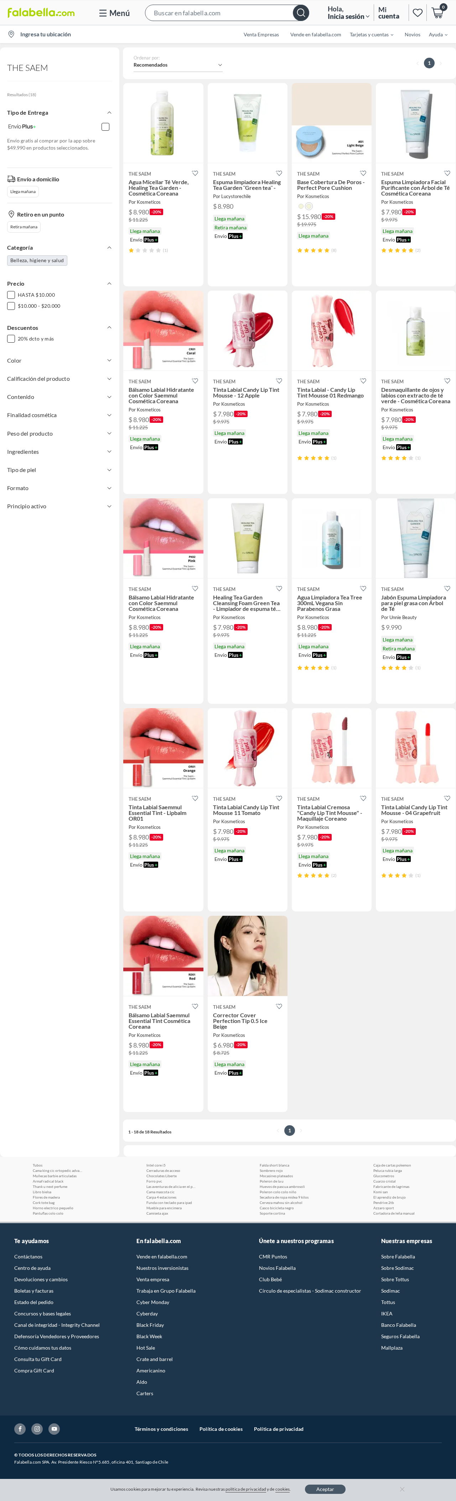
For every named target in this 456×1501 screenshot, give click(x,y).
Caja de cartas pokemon (392, 1165)
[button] (227, 12)
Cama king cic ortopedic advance (58, 1170)
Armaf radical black (48, 1181)
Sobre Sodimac (397, 1268)
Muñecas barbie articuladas (55, 1176)
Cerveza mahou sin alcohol (281, 1202)
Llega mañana (23, 191)
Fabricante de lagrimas (391, 1186)
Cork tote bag (44, 1202)
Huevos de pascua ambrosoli (282, 1186)
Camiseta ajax (157, 1213)
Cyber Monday (152, 1302)
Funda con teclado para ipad (169, 1202)
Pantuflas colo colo (48, 1213)
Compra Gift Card (34, 1370)
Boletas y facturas (33, 1291)
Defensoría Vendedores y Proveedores (56, 1336)
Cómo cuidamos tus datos (42, 1348)
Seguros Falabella (400, 1336)
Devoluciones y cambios (41, 1279)
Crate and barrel (154, 1359)
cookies (282, 1489)
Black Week (149, 1336)
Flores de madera (46, 1197)
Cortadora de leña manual (394, 1213)
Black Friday (150, 1325)
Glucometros (383, 1176)
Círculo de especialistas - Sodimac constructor (310, 1291)
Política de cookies (221, 1429)
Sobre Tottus (395, 1279)
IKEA (387, 1313)
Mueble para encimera (164, 1208)
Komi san (380, 1192)
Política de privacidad (279, 1429)
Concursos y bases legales (42, 1313)
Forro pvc (154, 1181)
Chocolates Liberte (161, 1176)
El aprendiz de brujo (389, 1197)
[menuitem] (367, 34)
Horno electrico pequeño (53, 1208)
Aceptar (325, 1489)
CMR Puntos (273, 1256)
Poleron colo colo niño (278, 1192)
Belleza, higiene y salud (37, 260)
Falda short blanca (274, 1165)
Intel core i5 (156, 1165)
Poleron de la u (272, 1181)
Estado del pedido (33, 1302)
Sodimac (390, 1291)
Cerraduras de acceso (163, 1170)
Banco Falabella (398, 1325)
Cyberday (147, 1313)
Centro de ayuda (32, 1268)
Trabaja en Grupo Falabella (166, 1291)
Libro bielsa (42, 1192)
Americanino (150, 1370)
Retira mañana (23, 226)
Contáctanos (28, 1256)
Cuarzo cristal (384, 1181)
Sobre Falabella (398, 1256)
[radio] (131, 250)
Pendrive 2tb (383, 1202)
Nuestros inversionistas (162, 1268)
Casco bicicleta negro (277, 1208)
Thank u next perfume (50, 1186)
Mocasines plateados (276, 1176)
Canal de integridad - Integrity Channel (57, 1325)
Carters (144, 1393)
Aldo (141, 1382)
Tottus (388, 1302)
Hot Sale (145, 1348)
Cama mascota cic (160, 1192)
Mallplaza (392, 1348)
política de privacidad (246, 1489)
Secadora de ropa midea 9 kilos (284, 1197)
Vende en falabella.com (161, 1256)
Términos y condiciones (161, 1429)
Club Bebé (270, 1279)
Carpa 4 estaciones (161, 1197)
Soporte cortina (272, 1213)
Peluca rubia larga (387, 1170)
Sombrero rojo (271, 1170)
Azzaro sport (383, 1208)
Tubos (37, 1165)
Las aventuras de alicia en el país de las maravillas (171, 1186)
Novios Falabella (277, 1268)
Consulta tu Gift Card (38, 1359)
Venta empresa (152, 1279)
